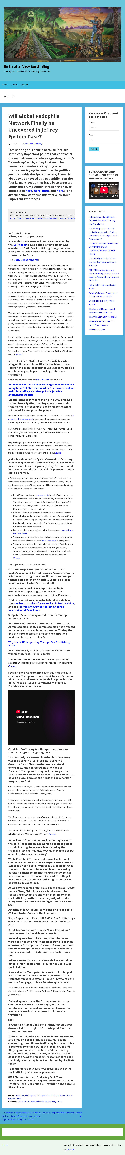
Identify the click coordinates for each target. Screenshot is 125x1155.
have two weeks (49, 540)
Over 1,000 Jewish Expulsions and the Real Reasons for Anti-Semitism (103, 262)
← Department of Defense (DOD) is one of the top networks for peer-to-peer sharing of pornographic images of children (21, 1116)
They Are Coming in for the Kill (103, 317)
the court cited (41, 495)
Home (4, 84)
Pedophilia (42, 1095)
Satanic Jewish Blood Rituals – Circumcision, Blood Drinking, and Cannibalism (102, 220)
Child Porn (20, 1095)
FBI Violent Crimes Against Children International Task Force (36, 608)
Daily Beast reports (26, 259)
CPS (35, 1095)
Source (19, 354)
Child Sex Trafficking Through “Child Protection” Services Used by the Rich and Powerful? (39, 931)
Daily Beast (20, 244)
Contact (24, 84)
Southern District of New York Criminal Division (43, 603)
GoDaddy (70, 1150)
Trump (18, 1098)
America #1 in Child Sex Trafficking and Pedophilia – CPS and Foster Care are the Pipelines (41, 911)
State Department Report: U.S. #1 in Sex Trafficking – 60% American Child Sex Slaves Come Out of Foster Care (41, 922)
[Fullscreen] (116, 196)
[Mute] (113, 196)
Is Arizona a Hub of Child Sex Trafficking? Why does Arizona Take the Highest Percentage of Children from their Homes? (40, 1028)
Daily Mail (42, 379)
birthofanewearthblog (33, 144)
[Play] (92, 196)
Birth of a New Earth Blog (26, 66)
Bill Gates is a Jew (97, 329)
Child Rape (29, 1095)
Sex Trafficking (53, 1095)
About (14, 84)
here (29, 191)
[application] (104, 190)
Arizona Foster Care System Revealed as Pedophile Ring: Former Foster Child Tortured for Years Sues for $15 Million (40, 964)
